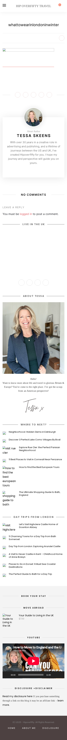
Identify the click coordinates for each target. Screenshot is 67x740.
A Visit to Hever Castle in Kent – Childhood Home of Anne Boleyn (36, 555)
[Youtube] (39, 170)
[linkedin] (39, 734)
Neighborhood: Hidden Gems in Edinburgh (32, 432)
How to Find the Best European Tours (39, 467)
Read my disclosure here (18, 696)
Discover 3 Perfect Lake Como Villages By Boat (34, 439)
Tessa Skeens (34, 135)
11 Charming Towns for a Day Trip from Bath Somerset (32, 538)
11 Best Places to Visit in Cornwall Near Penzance (35, 459)
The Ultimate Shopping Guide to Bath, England (39, 493)
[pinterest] (27, 734)
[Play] (7, 674)
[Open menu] (4, 5)
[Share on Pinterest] (33, 95)
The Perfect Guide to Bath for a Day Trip (30, 574)
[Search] (63, 6)
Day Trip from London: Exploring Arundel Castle (34, 546)
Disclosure (50, 728)
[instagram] (22, 734)
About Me (29, 728)
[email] (45, 734)
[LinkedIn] (46, 282)
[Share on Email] (49, 95)
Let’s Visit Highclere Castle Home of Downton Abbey (38, 526)
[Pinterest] (33, 170)
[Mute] (54, 674)
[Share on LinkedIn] (41, 95)
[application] (33, 660)
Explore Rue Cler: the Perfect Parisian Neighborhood (39, 449)
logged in (26, 214)
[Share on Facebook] (17, 95)
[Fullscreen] (60, 674)
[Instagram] (28, 170)
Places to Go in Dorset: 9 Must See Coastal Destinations (32, 565)
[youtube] (33, 734)
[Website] (23, 170)
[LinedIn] (44, 170)
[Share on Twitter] (25, 95)
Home (11, 728)
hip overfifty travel (33, 6)
